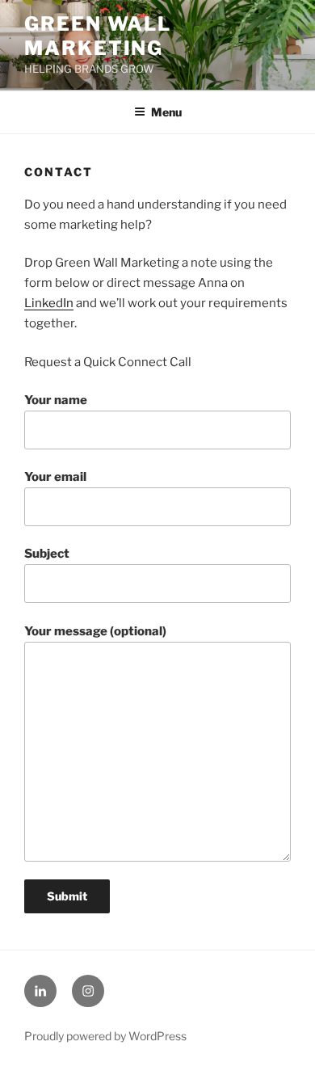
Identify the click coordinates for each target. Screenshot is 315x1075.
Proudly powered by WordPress (105, 1036)
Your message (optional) (95, 631)
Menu (166, 112)
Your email (55, 477)
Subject (46, 553)
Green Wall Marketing (97, 36)
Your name (55, 400)
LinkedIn (49, 303)
